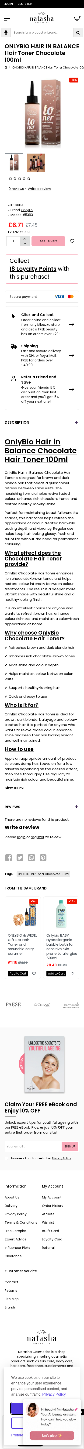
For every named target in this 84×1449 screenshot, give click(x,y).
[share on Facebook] (8, 858)
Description (17, 422)
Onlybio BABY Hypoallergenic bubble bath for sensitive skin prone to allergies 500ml (61, 947)
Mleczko (43, 324)
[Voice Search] (6, 32)
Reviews (12, 807)
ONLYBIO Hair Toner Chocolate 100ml (43, 874)
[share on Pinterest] (43, 858)
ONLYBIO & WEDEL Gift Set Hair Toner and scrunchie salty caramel (22, 944)
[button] (13, 161)
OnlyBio (27, 210)
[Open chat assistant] (52, 1422)
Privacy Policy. (54, 1394)
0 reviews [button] (16, 188)
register (37, 836)
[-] (24, 243)
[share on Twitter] (20, 858)
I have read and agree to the (40, 1158)
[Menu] (7, 17)
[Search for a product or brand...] (78, 32)
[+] (24, 239)
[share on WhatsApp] (31, 857)
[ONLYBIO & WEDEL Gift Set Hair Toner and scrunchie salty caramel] (22, 914)
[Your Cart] (77, 17)
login (21, 836)
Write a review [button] (39, 188)
